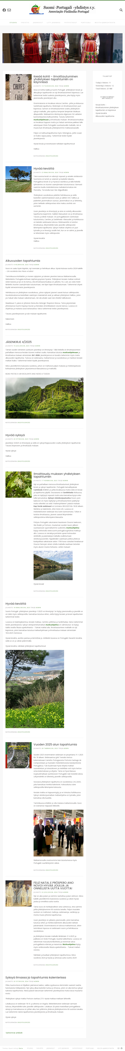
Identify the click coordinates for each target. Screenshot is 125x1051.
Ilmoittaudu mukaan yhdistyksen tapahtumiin (57, 475)
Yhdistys (25, 22)
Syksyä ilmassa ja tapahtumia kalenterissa (35, 977)
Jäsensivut (38, 22)
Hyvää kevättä (44, 168)
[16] (77, 61)
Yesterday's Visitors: (104, 86)
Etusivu (13, 22)
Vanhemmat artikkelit (14, 1033)
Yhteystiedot (70, 22)
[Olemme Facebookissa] (4, 10)
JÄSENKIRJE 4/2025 (18, 342)
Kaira (21, 1048)
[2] (50, 61)
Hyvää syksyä (15, 435)
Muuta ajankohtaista (105, 22)
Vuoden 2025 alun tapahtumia (55, 744)
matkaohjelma (72, 528)
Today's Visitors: (102, 82)
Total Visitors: (101, 88)
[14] (73, 61)
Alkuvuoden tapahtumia (22, 261)
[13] (71, 61)
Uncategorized (51, 156)
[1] (48, 61)
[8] (61, 61)
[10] (65, 61)
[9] (63, 61)
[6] (58, 61)
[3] (52, 61)
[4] (54, 61)
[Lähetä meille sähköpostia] (9, 10)
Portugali (86, 22)
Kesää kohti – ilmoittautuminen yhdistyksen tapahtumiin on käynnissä (56, 79)
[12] (69, 61)
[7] (60, 61)
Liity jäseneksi (53, 22)
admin (66, 86)
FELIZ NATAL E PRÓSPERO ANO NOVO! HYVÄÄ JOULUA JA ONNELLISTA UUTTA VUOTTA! (54, 885)
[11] (67, 61)
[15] (75, 61)
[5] (56, 61)
